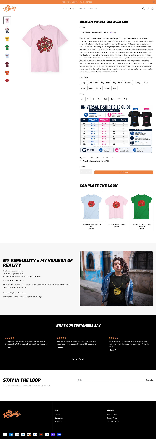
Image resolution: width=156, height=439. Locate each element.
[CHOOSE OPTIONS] (91, 206)
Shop (72, 8)
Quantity (82, 167)
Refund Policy (112, 415)
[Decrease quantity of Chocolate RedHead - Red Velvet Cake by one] (82, 171)
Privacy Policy (112, 418)
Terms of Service (113, 421)
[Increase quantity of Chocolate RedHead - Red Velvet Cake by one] (90, 171)
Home (65, 8)
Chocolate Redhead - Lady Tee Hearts (91, 225)
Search (57, 415)
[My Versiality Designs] (10, 8)
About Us (82, 8)
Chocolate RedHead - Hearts (116, 224)
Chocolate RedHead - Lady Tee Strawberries (141, 225)
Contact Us (93, 8)
